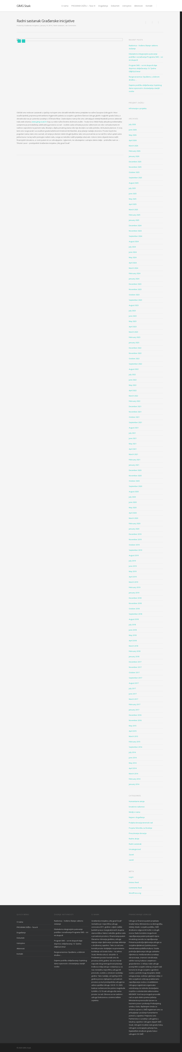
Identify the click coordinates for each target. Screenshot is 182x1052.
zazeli (131, 860)
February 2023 (134, 337)
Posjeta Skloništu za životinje (140, 828)
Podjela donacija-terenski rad (141, 822)
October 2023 (134, 294)
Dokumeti (115, 6)
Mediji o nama (134, 812)
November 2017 (135, 667)
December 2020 (135, 470)
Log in (131, 877)
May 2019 (132, 571)
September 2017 (135, 678)
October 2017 (134, 672)
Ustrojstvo (126, 6)
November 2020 (135, 475)
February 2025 (134, 215)
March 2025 (133, 209)
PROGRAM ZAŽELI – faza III (83, 6)
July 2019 (132, 561)
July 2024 (132, 247)
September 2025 (135, 177)
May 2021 (132, 443)
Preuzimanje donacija (137, 833)
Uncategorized (135, 849)
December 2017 (135, 662)
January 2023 (134, 342)
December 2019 (135, 534)
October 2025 (134, 172)
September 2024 (135, 236)
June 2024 (133, 252)
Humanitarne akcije (137, 801)
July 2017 (132, 688)
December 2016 (135, 715)
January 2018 (134, 656)
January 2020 (134, 529)
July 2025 (132, 188)
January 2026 (134, 156)
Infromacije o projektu (138, 108)
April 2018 (133, 640)
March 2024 (133, 268)
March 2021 (133, 454)
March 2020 (133, 518)
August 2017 (134, 683)
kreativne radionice (137, 806)
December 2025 (135, 161)
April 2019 (133, 576)
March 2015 (133, 736)
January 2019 (134, 592)
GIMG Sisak (23, 5)
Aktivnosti (138, 6)
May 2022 (132, 385)
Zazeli (131, 854)
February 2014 (134, 779)
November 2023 (135, 289)
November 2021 (135, 412)
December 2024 (135, 225)
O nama (64, 6)
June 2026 (133, 130)
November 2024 (135, 231)
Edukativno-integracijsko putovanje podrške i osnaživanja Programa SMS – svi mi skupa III (146, 57)
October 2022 (134, 358)
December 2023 (135, 284)
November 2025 (135, 167)
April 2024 (133, 263)
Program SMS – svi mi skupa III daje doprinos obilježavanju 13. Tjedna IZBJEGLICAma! (143, 68)
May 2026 (132, 135)
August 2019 (134, 555)
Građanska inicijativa (31, 25)
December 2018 (135, 598)
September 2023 (135, 300)
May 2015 (132, 725)
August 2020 (134, 491)
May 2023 (132, 321)
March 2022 (133, 396)
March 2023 (133, 332)
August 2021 (134, 427)
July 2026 (132, 124)
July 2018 (132, 624)
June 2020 (133, 502)
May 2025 (132, 199)
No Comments (71, 25)
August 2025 (134, 183)
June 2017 (133, 694)
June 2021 (133, 438)
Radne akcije (134, 838)
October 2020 (134, 481)
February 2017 (134, 704)
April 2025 (133, 204)
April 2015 (133, 731)
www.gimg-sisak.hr (39, 122)
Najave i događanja (137, 817)
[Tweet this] (155, 22)
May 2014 (132, 763)
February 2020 (134, 523)
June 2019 (133, 566)
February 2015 (134, 741)
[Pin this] (160, 22)
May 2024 (132, 257)
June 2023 (133, 316)
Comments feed (135, 888)
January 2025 (134, 220)
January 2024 (134, 279)
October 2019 (134, 545)
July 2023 (132, 310)
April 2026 (133, 140)
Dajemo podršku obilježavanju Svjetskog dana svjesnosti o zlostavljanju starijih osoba (145, 88)
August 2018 (134, 619)
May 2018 (132, 635)
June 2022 (133, 380)
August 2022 (134, 369)
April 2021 (133, 449)
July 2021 (132, 433)
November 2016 (135, 720)
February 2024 (134, 273)
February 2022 (134, 401)
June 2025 (133, 193)
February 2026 (134, 151)
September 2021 (135, 422)
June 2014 (133, 757)
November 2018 (135, 603)
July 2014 (132, 752)
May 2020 (132, 507)
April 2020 (133, 513)
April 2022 (133, 390)
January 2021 (134, 465)
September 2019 (135, 550)
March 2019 (133, 582)
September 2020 (135, 486)
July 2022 (132, 374)
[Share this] (149, 22)
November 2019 (135, 539)
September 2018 (135, 614)
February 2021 (134, 459)
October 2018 (134, 608)
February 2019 (134, 587)
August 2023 (134, 305)
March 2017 (133, 699)
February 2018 (134, 651)
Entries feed (134, 882)
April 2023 (133, 326)
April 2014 (133, 768)
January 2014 (134, 784)
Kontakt (149, 6)
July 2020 (132, 497)
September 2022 (135, 364)
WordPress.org (135, 893)
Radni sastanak (59, 25)
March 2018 (133, 646)
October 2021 (134, 417)
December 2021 (135, 406)
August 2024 (134, 241)
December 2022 (135, 348)
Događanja (103, 6)
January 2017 (134, 710)
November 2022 (135, 353)
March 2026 (133, 145)
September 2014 (135, 747)
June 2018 (133, 630)
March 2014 (133, 773)
